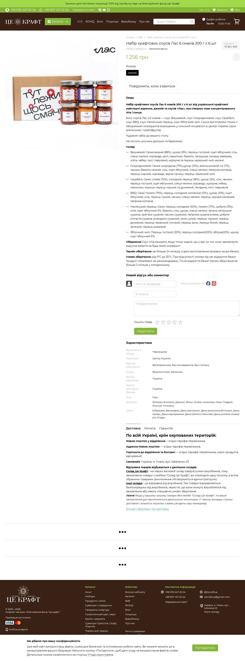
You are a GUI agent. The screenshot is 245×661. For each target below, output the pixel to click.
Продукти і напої (95, 600)
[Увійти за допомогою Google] (214, 283)
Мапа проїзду (211, 611)
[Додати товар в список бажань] (236, 57)
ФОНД (90, 21)
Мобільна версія (18, 629)
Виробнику (128, 21)
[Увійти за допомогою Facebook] (208, 283)
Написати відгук (158, 48)
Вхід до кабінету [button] (135, 592)
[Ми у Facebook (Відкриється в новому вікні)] (99, 9)
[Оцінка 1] (158, 322)
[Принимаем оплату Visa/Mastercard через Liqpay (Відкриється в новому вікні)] (13, 622)
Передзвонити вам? (84, 9)
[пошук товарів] (192, 21)
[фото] (23, 594)
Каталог (130, 596)
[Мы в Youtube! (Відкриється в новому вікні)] (104, 9)
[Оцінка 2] (164, 322)
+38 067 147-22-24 (56, 9)
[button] (242, 4)
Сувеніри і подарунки (98, 605)
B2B (80, 21)
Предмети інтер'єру (97, 609)
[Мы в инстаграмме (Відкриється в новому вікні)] (108, 9)
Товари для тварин (96, 630)
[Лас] (104, 50)
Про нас (144, 21)
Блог (100, 21)
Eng (207, 10)
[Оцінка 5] (181, 322)
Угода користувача (100, 654)
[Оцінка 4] (175, 322)
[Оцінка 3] (170, 322)
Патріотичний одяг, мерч (100, 614)
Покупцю (112, 21)
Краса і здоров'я (95, 618)
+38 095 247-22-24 (23, 9)
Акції (88, 592)
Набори (90, 596)
